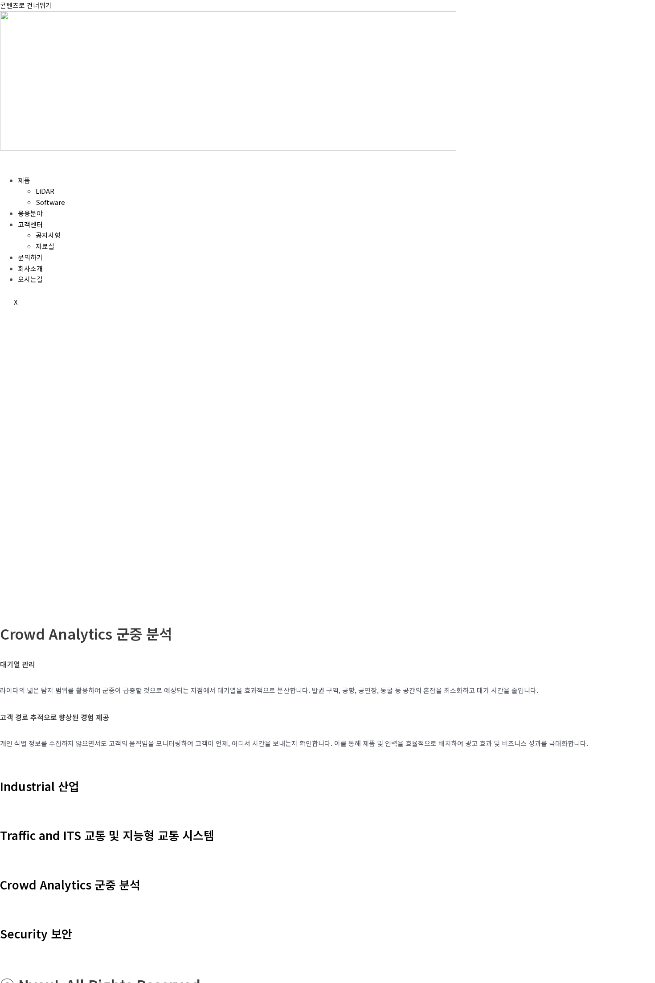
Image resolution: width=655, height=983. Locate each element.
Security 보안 (36, 933)
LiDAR (45, 191)
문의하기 (30, 257)
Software (50, 202)
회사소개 (30, 268)
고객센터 (30, 224)
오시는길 (30, 279)
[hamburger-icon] (13, 161)
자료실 (45, 246)
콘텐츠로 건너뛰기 (26, 5)
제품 (24, 180)
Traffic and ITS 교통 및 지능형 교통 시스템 (107, 835)
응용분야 (30, 213)
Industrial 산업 (39, 786)
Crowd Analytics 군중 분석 (70, 884)
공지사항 (48, 235)
